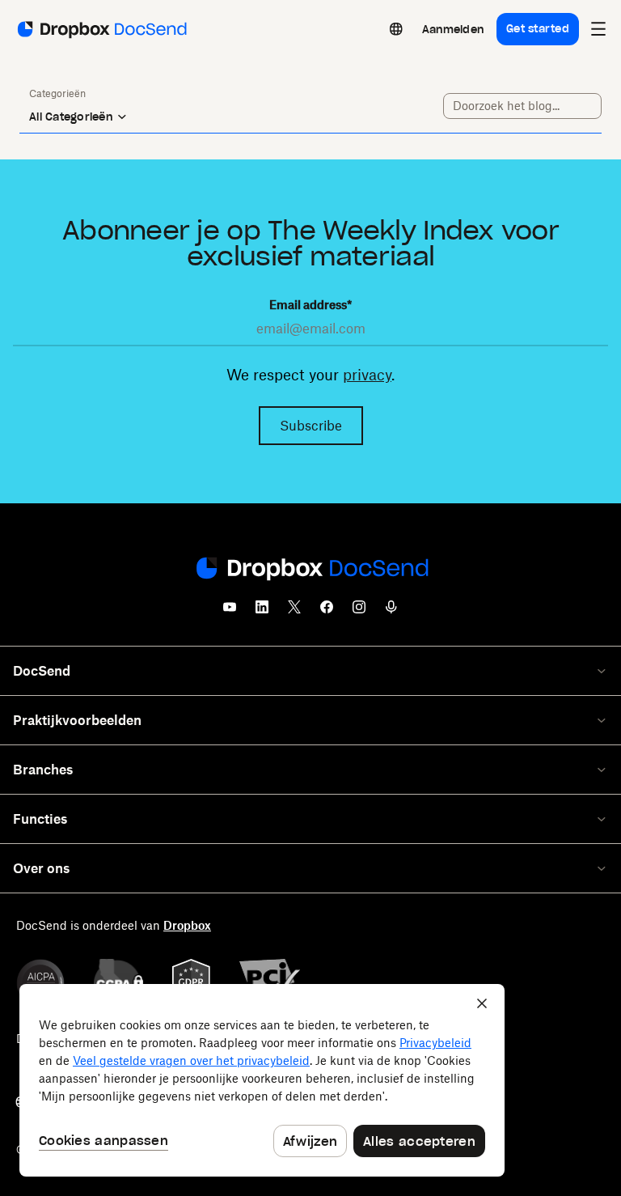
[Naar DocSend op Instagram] (359, 612)
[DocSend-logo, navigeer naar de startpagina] (100, 29)
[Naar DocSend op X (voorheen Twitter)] (294, 612)
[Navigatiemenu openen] (598, 29)
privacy (367, 375)
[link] (452, 29)
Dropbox (187, 925)
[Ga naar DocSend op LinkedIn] (262, 612)
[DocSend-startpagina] (310, 569)
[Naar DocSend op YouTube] (229, 612)
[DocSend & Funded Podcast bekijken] (391, 612)
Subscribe (311, 426)
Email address (310, 305)
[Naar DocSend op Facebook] (326, 612)
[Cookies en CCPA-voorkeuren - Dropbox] (262, 1080)
